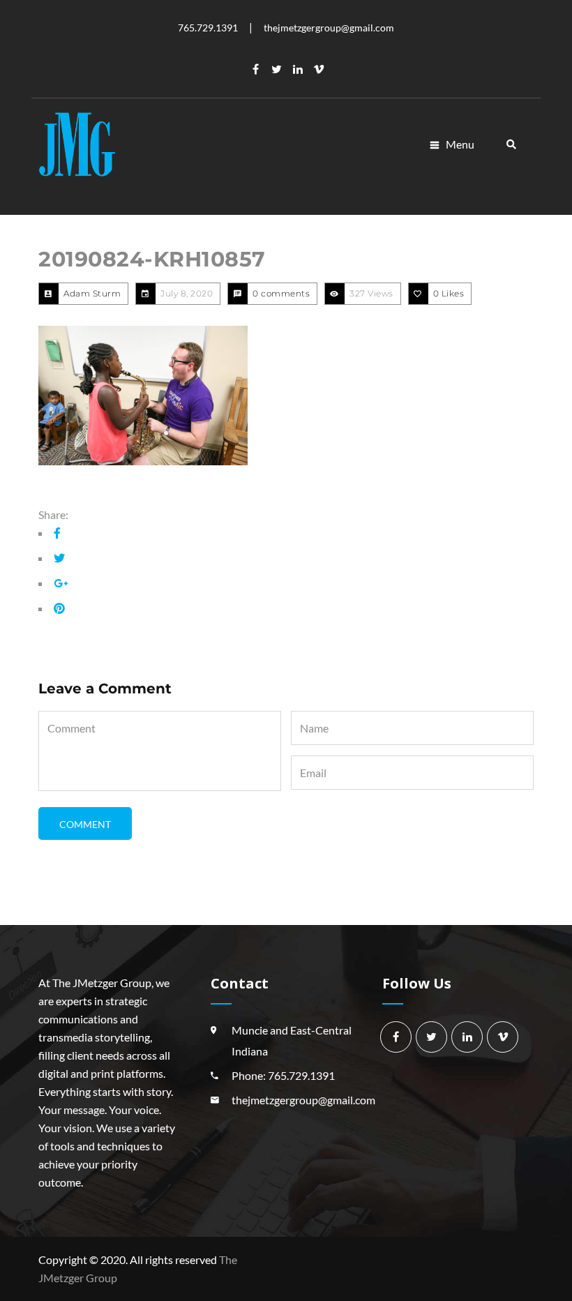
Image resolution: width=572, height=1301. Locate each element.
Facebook (256, 69)
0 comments (281, 293)
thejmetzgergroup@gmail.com (303, 1099)
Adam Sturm (92, 293)
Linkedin (297, 69)
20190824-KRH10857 (152, 259)
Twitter (277, 69)
